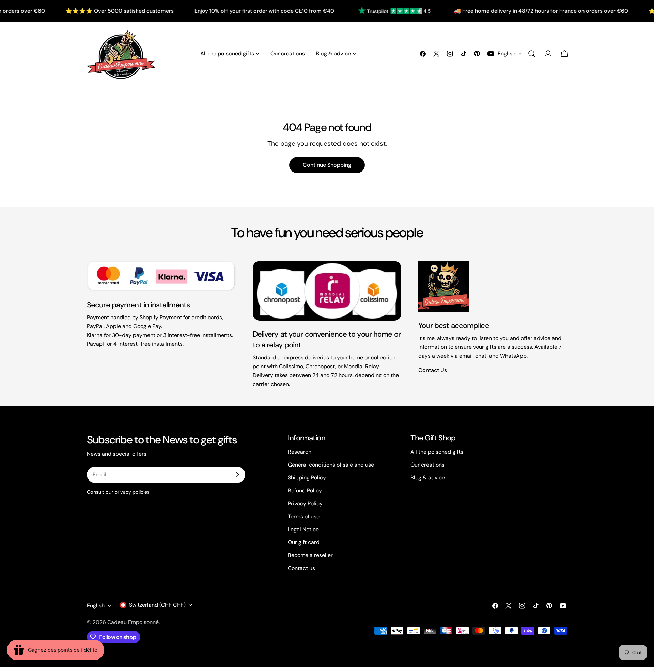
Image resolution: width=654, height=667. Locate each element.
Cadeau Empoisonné (133, 622)
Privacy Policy (305, 503)
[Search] (532, 54)
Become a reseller (310, 555)
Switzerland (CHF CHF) (157, 604)
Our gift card (304, 542)
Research (299, 451)
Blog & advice (427, 477)
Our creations (427, 464)
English (506, 53)
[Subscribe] (237, 475)
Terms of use (304, 516)
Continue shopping (327, 164)
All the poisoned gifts (436, 451)
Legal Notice (303, 529)
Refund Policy (305, 490)
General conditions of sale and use (331, 464)
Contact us (432, 370)
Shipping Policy (307, 477)
